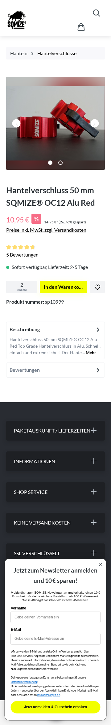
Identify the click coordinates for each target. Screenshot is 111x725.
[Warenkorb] (81, 27)
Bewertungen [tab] (25, 370)
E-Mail (16, 629)
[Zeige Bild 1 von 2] (50, 162)
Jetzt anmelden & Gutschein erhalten (55, 707)
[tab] (55, 340)
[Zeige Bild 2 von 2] (60, 162)
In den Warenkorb (64, 287)
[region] (55, 125)
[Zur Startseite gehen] (33, 20)
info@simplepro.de (48, 694)
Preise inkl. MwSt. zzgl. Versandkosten (46, 230)
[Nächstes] (94, 123)
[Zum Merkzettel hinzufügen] (97, 287)
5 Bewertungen (22, 254)
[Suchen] (96, 13)
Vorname (18, 608)
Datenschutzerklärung (24, 681)
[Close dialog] (101, 564)
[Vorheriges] (16, 123)
